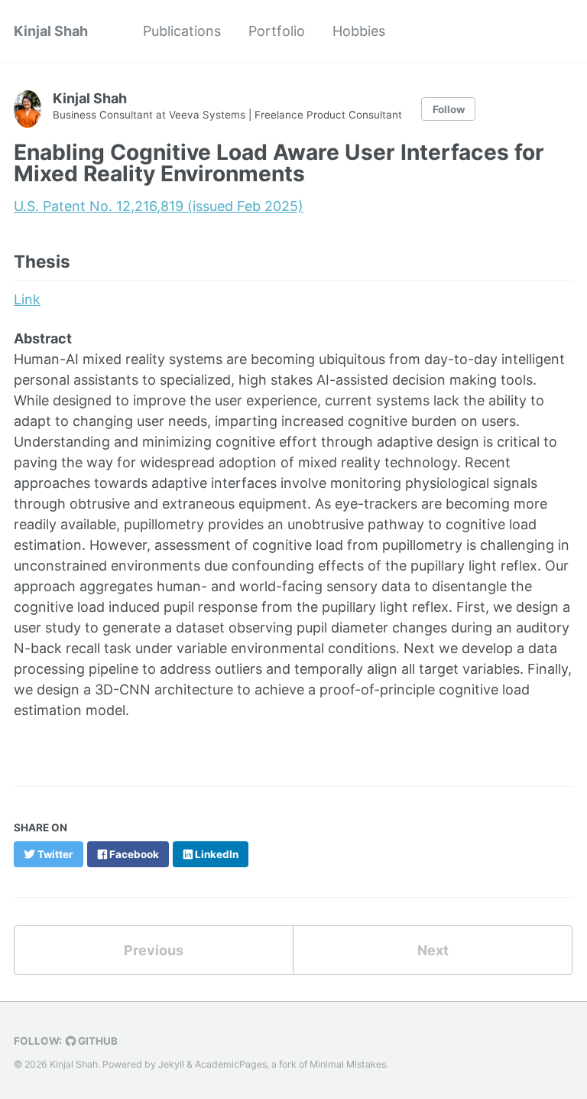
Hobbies (358, 31)
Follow (449, 109)
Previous (153, 950)
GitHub (97, 1041)
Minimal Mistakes (348, 1064)
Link (27, 299)
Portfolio (276, 31)
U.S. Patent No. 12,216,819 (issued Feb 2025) (158, 206)
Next (433, 950)
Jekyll (171, 1064)
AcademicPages (231, 1064)
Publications (182, 31)
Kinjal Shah (51, 31)
